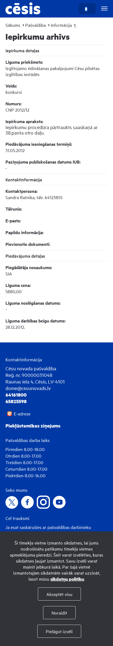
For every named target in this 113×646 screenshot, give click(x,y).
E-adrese (22, 414)
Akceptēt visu (59, 594)
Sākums (12, 24)
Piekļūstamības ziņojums (32, 425)
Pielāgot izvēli (59, 631)
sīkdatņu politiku (67, 579)
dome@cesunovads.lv (28, 388)
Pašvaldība (35, 24)
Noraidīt (59, 613)
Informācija (61, 24)
